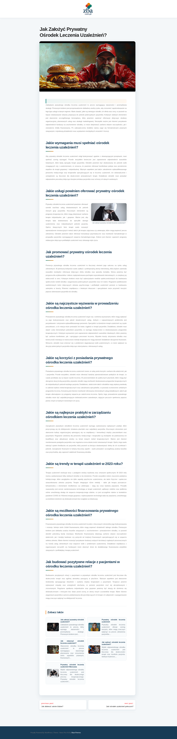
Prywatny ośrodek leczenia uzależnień (113, 621)
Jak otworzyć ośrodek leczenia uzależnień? (72, 642)
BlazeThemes (76, 732)
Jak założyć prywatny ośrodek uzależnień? (72, 621)
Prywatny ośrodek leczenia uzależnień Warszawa (72, 666)
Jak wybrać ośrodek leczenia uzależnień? (113, 643)
